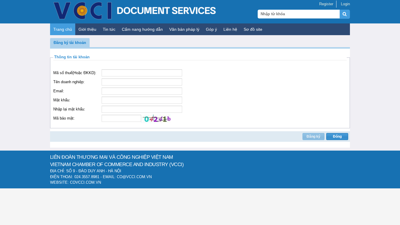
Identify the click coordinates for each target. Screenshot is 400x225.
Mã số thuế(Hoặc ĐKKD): (74, 73)
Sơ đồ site (253, 29)
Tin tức (109, 29)
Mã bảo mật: (64, 118)
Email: (58, 91)
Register (326, 4)
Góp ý (211, 29)
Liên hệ (230, 29)
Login (345, 4)
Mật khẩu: (61, 100)
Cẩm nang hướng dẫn (142, 29)
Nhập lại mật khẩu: (69, 109)
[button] (70, 42)
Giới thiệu (87, 29)
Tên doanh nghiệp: (69, 82)
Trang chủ (62, 29)
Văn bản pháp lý (184, 29)
